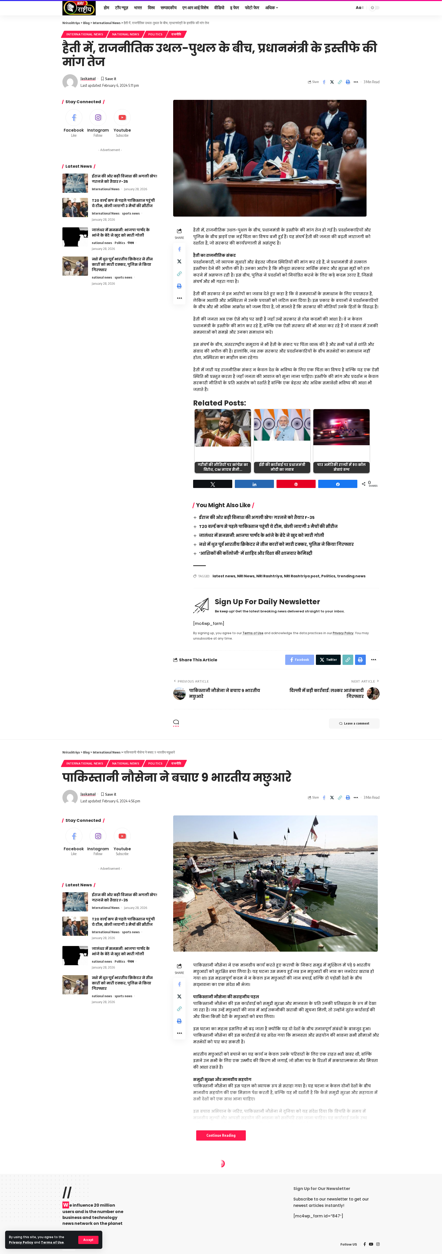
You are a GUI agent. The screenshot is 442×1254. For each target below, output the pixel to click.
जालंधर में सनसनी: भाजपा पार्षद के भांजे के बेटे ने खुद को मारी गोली (261, 535)
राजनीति (176, 34)
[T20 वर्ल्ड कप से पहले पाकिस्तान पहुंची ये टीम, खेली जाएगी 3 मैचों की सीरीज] (75, 207)
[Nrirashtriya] (79, 7)
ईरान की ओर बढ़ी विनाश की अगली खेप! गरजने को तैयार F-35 (257, 517)
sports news (131, 213)
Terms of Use (52, 1242)
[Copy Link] (340, 82)
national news (125, 34)
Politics (155, 34)
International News (85, 34)
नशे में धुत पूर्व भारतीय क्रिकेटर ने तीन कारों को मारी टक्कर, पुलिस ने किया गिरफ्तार (276, 544)
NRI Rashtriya (269, 576)
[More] (355, 82)
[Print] (347, 82)
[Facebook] (73, 123)
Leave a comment (356, 723)
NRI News (246, 576)
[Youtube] (122, 123)
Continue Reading (221, 1135)
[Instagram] (98, 123)
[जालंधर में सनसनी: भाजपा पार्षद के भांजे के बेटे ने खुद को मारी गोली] (75, 237)
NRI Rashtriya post (301, 576)
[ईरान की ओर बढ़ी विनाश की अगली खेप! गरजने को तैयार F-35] (75, 183)
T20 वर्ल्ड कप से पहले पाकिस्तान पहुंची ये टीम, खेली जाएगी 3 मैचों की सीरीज (268, 526)
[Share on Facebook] (324, 82)
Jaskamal (88, 78)
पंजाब (131, 243)
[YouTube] (371, 1244)
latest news (224, 576)
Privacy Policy (21, 1242)
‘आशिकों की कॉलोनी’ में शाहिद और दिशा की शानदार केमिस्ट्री (255, 553)
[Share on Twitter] (332, 82)
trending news (351, 576)
